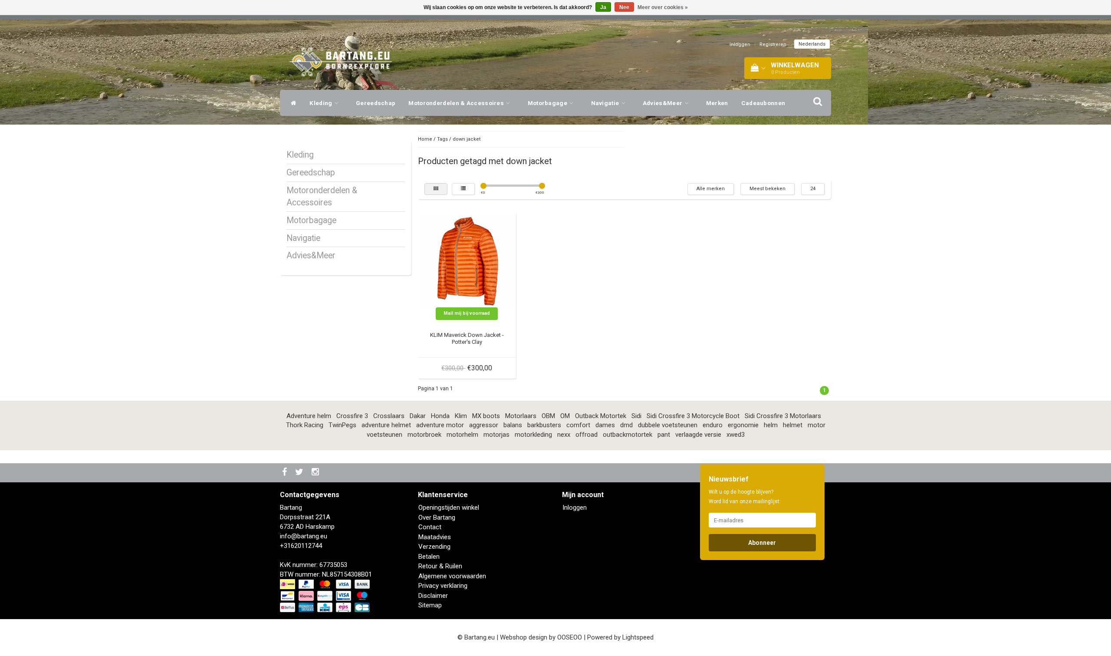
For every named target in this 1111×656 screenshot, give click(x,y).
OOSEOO (569, 637)
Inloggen (740, 44)
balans (512, 425)
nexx (563, 434)
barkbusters (544, 425)
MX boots (486, 416)
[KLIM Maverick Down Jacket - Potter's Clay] (467, 261)
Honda (440, 416)
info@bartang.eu (303, 536)
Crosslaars (388, 416)
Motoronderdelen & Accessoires (456, 102)
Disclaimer (433, 596)
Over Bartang (436, 517)
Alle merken (711, 188)
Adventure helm (308, 416)
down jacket (466, 139)
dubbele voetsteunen (667, 425)
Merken (717, 102)
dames (605, 425)
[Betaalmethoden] (325, 596)
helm (771, 425)
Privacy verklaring (442, 586)
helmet (792, 425)
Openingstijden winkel (448, 507)
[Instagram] (316, 473)
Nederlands (812, 44)
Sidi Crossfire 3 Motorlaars (783, 416)
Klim (461, 416)
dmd (626, 425)
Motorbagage (548, 102)
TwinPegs (342, 425)
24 (812, 188)
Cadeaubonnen (763, 102)
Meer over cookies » (663, 7)
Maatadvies (434, 537)
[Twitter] (300, 473)
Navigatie (606, 102)
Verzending (434, 547)
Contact (429, 527)
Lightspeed (638, 637)
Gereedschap (375, 102)
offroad (586, 434)
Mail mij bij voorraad (467, 313)
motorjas (496, 434)
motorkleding (533, 434)
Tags (442, 139)
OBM (548, 416)
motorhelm (462, 434)
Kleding (321, 102)
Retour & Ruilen (440, 566)
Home (425, 139)
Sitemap (430, 605)
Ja (603, 7)
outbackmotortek (627, 434)
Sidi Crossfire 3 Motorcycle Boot (693, 416)
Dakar (418, 416)
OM (565, 416)
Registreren (772, 44)
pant (663, 434)
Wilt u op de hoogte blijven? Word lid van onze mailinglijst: (745, 496)
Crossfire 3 (352, 416)
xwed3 (735, 434)
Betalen (429, 556)
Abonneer (762, 542)
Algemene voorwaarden (452, 576)
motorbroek (424, 434)
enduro (713, 425)
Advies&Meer (663, 102)
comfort (578, 425)
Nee (624, 7)
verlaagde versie (698, 434)
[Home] (291, 103)
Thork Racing (304, 425)
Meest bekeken (767, 188)
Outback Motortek (600, 416)
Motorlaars (520, 416)
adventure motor (440, 425)
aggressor (483, 425)
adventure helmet (386, 425)
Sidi (636, 416)
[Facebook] (285, 473)
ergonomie (743, 425)
